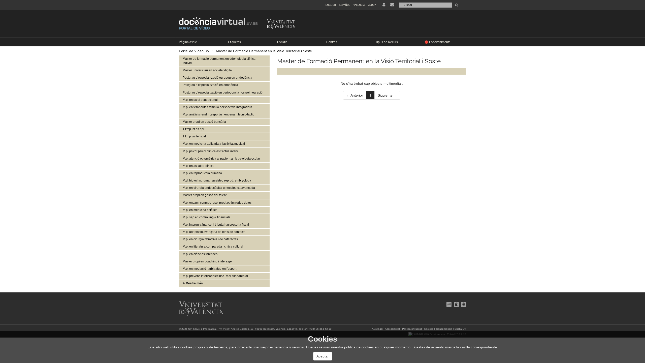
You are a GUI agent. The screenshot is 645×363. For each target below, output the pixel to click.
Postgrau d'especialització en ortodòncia (210, 85)
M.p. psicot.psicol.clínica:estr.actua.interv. (210, 151)
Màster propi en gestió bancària (204, 122)
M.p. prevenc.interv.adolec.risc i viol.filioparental (215, 276)
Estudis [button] (282, 42)
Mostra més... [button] (195, 283)
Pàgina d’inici (188, 42)
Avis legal (377, 328)
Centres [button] (331, 42)
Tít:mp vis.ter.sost (194, 136)
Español (344, 5)
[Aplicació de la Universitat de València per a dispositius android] (463, 304)
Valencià (359, 5)
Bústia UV (460, 328)
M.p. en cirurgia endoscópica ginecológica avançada (219, 188)
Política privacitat (412, 328)
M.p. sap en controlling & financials (206, 217)
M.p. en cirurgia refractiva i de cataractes (210, 239)
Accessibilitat (392, 328)
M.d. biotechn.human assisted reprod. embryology (217, 180)
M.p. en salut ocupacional (200, 100)
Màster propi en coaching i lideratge (207, 261)
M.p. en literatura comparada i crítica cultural (213, 246)
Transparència (444, 328)
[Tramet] (457, 5)
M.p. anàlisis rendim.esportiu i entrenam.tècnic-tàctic (218, 114)
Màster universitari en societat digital (208, 70)
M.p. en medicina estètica (200, 210)
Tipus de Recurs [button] (386, 42)
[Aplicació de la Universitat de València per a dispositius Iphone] (456, 304)
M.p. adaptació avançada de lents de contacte (214, 232)
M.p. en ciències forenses (200, 254)
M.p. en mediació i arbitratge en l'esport (209, 268)
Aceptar (322, 356)
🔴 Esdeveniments (437, 42)
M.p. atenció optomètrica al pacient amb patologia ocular (221, 158)
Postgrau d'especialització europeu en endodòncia (217, 77)
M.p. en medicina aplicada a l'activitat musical (214, 143)
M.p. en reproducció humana (202, 173)
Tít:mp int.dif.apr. (194, 129)
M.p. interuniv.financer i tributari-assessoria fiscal (216, 224)
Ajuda (372, 5)
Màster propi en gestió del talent (205, 195)
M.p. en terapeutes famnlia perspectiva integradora (217, 107)
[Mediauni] (449, 304)
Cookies (428, 328)
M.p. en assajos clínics (198, 166)
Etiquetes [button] (234, 42)
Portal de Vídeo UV (194, 51)
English (331, 5)
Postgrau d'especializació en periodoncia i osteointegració (223, 92)
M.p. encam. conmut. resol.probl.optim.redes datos (217, 202)
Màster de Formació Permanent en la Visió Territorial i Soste (264, 51)
